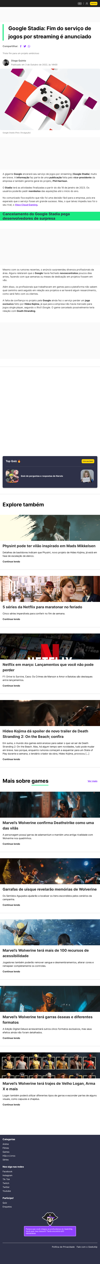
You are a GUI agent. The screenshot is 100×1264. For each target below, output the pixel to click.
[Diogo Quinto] (6, 63)
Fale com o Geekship (86, 1247)
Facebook (8, 1168)
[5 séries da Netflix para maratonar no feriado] (50, 598)
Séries (6, 1156)
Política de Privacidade (62, 1247)
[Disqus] (50, 405)
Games (6, 1148)
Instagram (8, 1172)
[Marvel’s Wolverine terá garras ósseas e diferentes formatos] (50, 1019)
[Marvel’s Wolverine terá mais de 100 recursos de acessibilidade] (50, 952)
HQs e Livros (9, 1152)
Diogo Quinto (19, 61)
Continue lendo (12, 570)
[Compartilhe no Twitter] (27, 46)
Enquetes (7, 1204)
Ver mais (91, 794)
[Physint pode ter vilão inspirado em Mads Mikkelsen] (50, 531)
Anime (6, 1140)
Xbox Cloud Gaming (49, 205)
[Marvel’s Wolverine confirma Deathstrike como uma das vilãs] (50, 818)
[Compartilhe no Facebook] (22, 46)
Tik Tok (6, 1176)
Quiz (5, 1201)
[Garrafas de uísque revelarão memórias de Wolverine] (50, 885)
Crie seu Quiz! (87, 464)
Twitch (6, 1180)
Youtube (7, 1188)
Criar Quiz (93, 3)
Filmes (6, 1144)
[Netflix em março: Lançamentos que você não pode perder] (50, 656)
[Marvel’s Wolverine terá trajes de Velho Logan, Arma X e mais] (50, 1086)
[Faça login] (86, 3)
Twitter (6, 1184)
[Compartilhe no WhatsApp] (31, 46)
